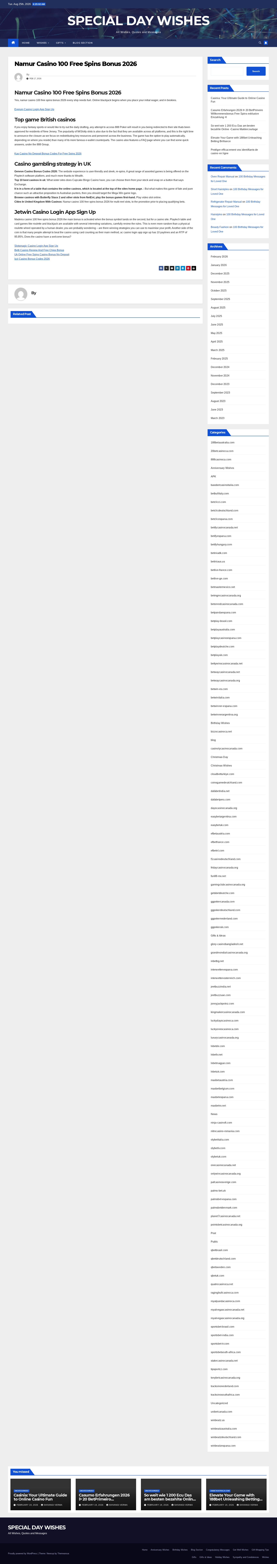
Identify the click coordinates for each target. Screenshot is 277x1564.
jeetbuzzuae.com (221, 995)
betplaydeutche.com (222, 646)
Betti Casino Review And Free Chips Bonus (39, 250)
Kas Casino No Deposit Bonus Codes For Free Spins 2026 (47, 153)
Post (213, 1233)
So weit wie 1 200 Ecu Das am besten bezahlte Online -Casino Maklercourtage (170, 1499)
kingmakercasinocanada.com (228, 1012)
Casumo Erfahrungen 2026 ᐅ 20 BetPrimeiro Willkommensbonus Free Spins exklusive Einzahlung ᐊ (237, 114)
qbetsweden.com (221, 1267)
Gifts (60, 42)
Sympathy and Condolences (246, 1557)
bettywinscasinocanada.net (227, 663)
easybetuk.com (219, 825)
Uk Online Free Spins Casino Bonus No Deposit (41, 254)
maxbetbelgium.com (222, 1088)
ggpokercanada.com (223, 901)
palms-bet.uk (218, 1190)
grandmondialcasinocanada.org (229, 952)
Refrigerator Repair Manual (226, 201)
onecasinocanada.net (223, 1165)
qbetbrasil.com (219, 1250)
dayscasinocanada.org (224, 808)
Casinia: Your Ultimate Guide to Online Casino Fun (40, 1497)
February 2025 (219, 358)
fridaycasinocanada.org (224, 867)
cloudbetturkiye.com (222, 774)
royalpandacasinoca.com (225, 1301)
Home (26, 42)
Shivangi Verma (53, 1505)
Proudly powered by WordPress (23, 1553)
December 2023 (220, 384)
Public (214, 1241)
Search (215, 60)
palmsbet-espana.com (224, 1199)
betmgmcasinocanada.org (226, 595)
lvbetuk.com (218, 1071)
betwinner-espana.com (224, 706)
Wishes (42, 42)
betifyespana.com (221, 536)
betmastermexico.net (223, 587)
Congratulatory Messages (218, 1550)
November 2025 (220, 282)
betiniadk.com (219, 553)
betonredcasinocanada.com (227, 604)
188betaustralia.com (223, 442)
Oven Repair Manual (222, 176)
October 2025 (219, 290)
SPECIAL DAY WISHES (138, 20)
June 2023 (217, 409)
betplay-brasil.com (221, 621)
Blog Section (82, 42)
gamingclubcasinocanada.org (228, 884)
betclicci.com (218, 502)
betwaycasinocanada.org (225, 680)
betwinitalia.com (220, 697)
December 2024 (220, 367)
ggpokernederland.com (224, 918)
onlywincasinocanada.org (226, 1173)
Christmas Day (219, 757)
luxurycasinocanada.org (225, 1037)
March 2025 (218, 350)
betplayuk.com (219, 655)
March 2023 (218, 418)
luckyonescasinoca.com (225, 1029)
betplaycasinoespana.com (226, 638)
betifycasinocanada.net (224, 527)
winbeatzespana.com (223, 1445)
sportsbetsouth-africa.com (226, 1352)
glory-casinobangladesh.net (227, 944)
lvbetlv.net (216, 1054)
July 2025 (216, 316)
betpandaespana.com (223, 612)
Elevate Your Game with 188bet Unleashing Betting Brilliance (234, 1499)
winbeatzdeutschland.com (226, 1437)
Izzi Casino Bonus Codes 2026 (32, 258)
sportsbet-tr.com (220, 1343)
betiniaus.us (218, 561)
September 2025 (220, 299)
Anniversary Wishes (222, 468)
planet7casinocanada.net (225, 1216)
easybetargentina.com (224, 816)
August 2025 (218, 307)
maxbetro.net (218, 1105)
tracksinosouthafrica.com (225, 1394)
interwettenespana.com (224, 969)
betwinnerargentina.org (224, 714)
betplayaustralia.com (223, 629)
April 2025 (217, 341)
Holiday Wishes (222, 1557)
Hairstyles (216, 214)
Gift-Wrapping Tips (260, 1550)
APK (213, 476)
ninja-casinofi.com (221, 1122)
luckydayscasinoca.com (225, 1020)
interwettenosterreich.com (226, 978)
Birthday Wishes (220, 723)
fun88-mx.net (218, 876)
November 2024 (220, 375)
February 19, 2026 (28, 1505)
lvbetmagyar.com (221, 1063)
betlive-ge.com (219, 578)
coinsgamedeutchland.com (226, 782)
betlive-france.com (221, 570)
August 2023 (218, 401)
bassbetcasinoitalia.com (225, 485)
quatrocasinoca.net (222, 1284)
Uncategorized (219, 1403)
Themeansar (63, 1553)
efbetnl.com (217, 850)
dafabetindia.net (220, 791)
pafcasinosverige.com (223, 1182)
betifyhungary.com (221, 544)
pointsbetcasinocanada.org (226, 1224)
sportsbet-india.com (222, 1335)
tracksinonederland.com (225, 1386)
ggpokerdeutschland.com (225, 910)
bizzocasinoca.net (221, 731)
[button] (260, 42)
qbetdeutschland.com (223, 1258)
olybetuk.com (218, 1156)
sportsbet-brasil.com (222, 1326)
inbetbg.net (217, 961)
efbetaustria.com (220, 833)
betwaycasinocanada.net (225, 672)
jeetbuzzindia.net (221, 986)
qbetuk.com (217, 1275)
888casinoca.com (221, 459)
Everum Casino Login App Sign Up (34, 109)
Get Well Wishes (240, 1550)
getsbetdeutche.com (222, 893)
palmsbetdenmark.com (224, 1207)
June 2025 (217, 324)
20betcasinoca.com (222, 451)
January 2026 (219, 265)
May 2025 (216, 333)
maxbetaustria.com (222, 1080)
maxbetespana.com (222, 1097)
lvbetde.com (218, 1046)
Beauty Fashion (220, 227)
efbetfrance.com (220, 842)
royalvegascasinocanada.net (227, 1309)
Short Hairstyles (220, 189)
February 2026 (219, 256)
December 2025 (220, 273)
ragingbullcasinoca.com (225, 1292)
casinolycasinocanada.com (227, 748)
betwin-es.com (219, 689)
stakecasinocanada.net (224, 1360)
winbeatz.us (218, 1420)
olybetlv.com (218, 1148)
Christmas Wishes (221, 765)
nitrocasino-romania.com (225, 1131)
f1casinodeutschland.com (226, 859)
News (214, 1114)
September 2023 (220, 392)
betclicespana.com (222, 519)
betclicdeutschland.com (224, 510)
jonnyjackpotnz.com (222, 1003)
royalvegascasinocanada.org (227, 1318)
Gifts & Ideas (218, 935)
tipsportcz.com (219, 1369)
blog (213, 740)
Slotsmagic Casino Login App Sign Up (36, 245)
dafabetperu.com (220, 799)
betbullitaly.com (220, 493)
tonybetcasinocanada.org (225, 1377)
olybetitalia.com (220, 1139)
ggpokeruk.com (220, 927)
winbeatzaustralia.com (224, 1428)
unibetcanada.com (221, 1411)
